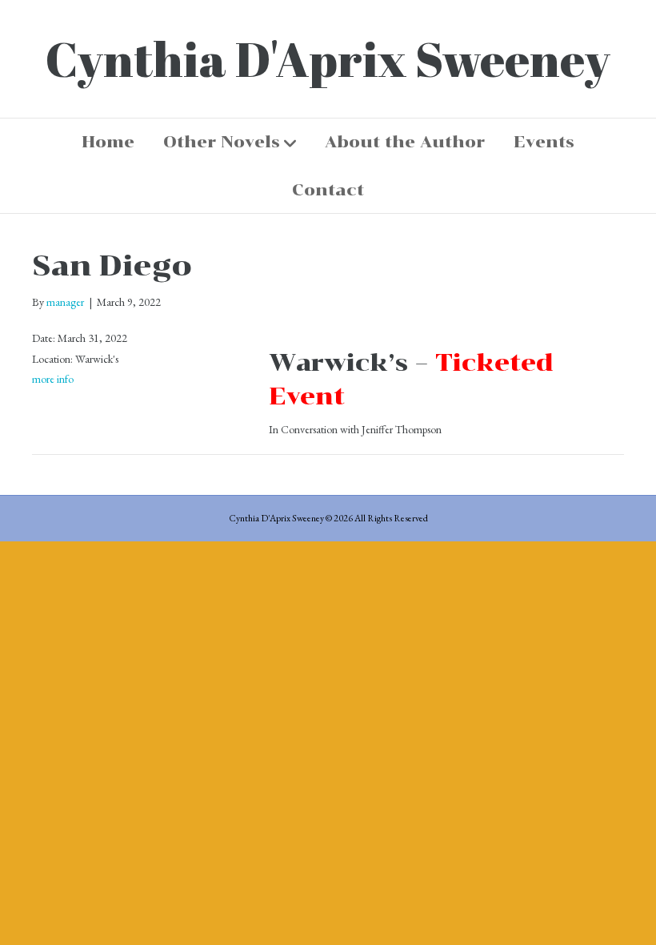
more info (53, 379)
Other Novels (221, 141)
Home (108, 141)
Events (544, 141)
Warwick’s (338, 362)
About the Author (405, 141)
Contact (328, 189)
